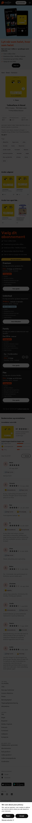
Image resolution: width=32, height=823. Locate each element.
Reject (8, 816)
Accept (21, 816)
